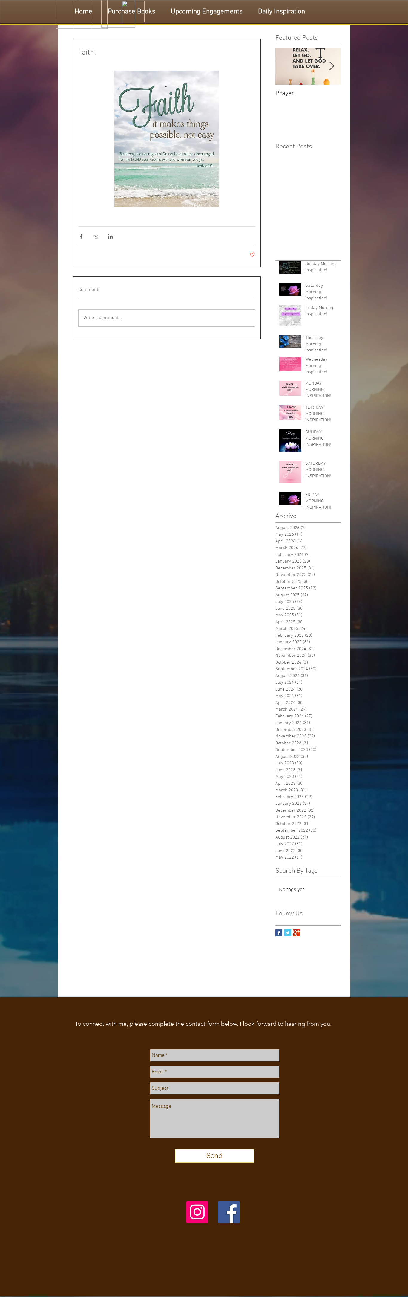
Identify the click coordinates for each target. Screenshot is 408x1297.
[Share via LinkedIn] (110, 236)
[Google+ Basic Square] (296, 932)
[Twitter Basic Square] (287, 932)
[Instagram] (197, 1212)
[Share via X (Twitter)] (96, 236)
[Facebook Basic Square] (278, 932)
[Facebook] (229, 1212)
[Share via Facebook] (81, 236)
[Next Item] (331, 66)
